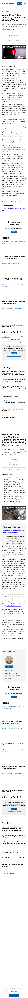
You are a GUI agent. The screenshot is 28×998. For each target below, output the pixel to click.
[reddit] (16, 40)
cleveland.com (8, 205)
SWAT (3, 430)
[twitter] (14, 40)
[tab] (6, 336)
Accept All (14, 995)
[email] (19, 40)
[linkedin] (11, 40)
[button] (3, 3)
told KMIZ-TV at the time (13, 606)
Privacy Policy (14, 991)
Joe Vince (14, 459)
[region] (14, 340)
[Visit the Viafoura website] (23, 342)
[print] (25, 40)
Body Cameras (5, 11)
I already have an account (14, 356)
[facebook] (9, 40)
